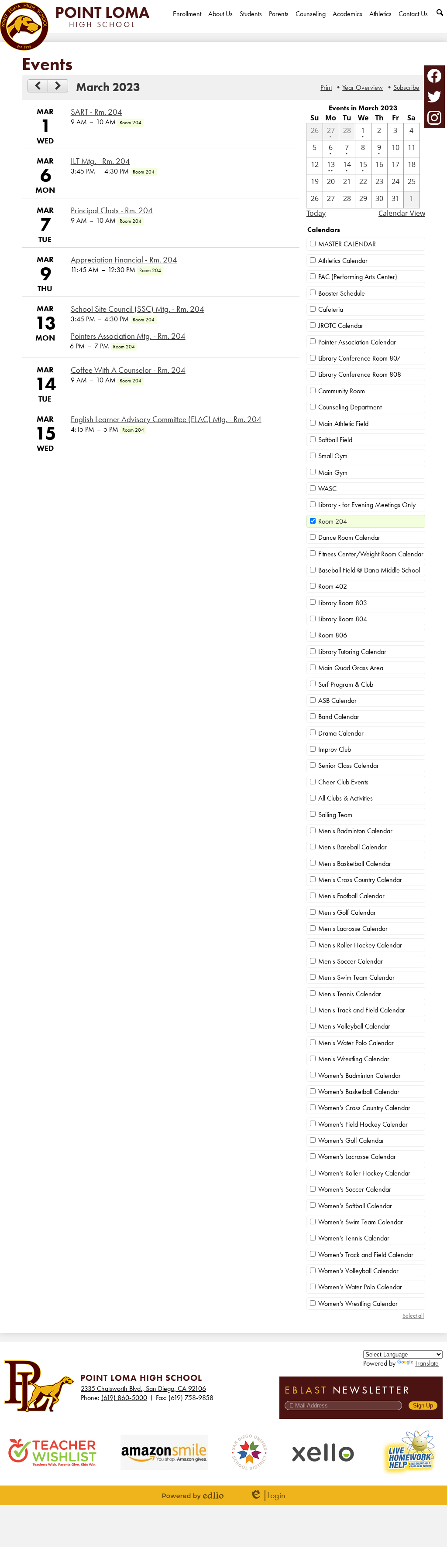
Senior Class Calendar (348, 765)
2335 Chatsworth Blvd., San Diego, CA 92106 (143, 1388)
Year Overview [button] (362, 87)
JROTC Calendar (340, 325)
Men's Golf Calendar (347, 912)
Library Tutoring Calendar (352, 651)
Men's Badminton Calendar (355, 830)
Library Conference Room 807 (359, 358)
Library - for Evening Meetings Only (367, 504)
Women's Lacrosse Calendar (357, 1156)
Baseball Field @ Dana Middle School (369, 570)
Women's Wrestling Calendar (358, 1303)
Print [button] (326, 87)
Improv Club (334, 749)
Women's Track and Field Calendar (365, 1254)
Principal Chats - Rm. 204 (112, 210)
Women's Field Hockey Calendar (363, 1124)
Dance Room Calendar (349, 537)
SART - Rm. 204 (96, 112)
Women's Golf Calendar (351, 1140)
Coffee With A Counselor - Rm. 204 (128, 370)
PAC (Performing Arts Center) (357, 276)
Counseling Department (350, 407)
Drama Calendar (341, 733)
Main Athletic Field (343, 423)
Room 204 (332, 521)
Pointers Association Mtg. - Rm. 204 (128, 336)
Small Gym (332, 455)
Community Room (341, 390)
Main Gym (332, 472)
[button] (220, 21)
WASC (327, 488)
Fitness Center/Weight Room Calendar (370, 554)
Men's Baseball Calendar (352, 847)
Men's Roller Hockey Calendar (360, 945)
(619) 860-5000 (124, 1397)
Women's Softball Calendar (355, 1205)
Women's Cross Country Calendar (364, 1107)
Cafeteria (330, 309)
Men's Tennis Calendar (349, 993)
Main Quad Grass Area (350, 667)
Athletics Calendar (343, 260)
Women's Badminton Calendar (359, 1075)
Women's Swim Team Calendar (360, 1222)
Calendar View (401, 213)
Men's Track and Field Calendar (361, 1010)
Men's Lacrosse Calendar (353, 928)
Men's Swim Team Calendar (356, 977)
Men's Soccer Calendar (350, 961)
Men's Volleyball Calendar (354, 1026)
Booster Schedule (341, 293)
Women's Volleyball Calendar (358, 1270)
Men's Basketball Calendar (354, 863)
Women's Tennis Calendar (353, 1238)
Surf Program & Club (345, 684)
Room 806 (332, 635)
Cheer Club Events (343, 782)
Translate (427, 1363)
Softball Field (335, 439)
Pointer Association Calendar (357, 342)
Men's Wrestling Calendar (353, 1058)
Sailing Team (335, 814)
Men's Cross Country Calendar (360, 879)
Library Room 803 (342, 602)
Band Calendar (338, 716)
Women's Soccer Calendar (354, 1189)
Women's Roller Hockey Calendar (364, 1173)
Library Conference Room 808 (359, 374)
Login (267, 1495)
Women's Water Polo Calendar (360, 1286)
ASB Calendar (337, 700)
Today (316, 213)
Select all (413, 1315)
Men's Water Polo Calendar (356, 1042)
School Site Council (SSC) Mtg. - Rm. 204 (137, 309)
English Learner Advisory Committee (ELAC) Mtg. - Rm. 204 (166, 419)
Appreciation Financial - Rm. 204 (124, 260)
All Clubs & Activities (345, 798)
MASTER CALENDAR (347, 244)
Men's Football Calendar (351, 895)
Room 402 (332, 586)
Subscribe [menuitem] (406, 87)
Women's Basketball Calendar (358, 1091)
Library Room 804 (342, 619)
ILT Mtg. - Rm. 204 (100, 161)
